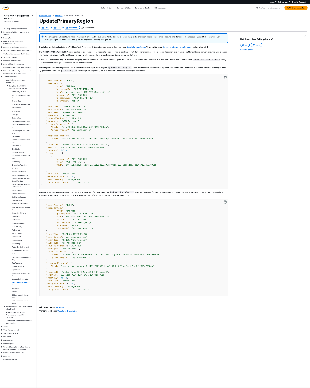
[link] (74, 15)
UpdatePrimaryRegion (136, 47)
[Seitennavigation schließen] (32, 15)
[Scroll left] (98, 8)
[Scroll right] (167, 8)
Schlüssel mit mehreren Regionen (178, 47)
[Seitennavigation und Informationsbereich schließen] (305, 36)
